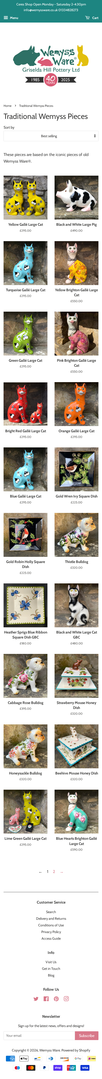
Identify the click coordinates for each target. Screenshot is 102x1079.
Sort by (9, 127)
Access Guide (51, 938)
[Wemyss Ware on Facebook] (46, 1000)
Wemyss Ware (49, 1050)
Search (51, 912)
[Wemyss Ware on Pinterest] (56, 1000)
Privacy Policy (51, 932)
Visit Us (51, 962)
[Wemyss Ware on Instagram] (66, 1000)
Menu (13, 18)
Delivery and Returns (51, 918)
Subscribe (86, 1035)
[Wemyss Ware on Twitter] (36, 1000)
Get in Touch (51, 968)
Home (8, 106)
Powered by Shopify (75, 1050)
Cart (95, 18)
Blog (51, 975)
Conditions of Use (51, 925)
